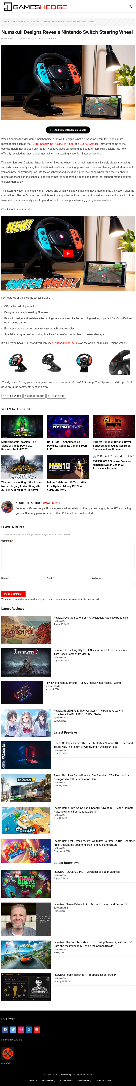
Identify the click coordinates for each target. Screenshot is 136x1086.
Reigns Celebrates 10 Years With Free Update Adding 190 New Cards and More (66, 486)
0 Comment (51, 38)
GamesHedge (65, 1074)
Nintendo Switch (12, 396)
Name (5, 578)
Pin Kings (67, 143)
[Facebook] (5, 1030)
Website (96, 578)
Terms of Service (103, 1080)
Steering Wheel (56, 396)
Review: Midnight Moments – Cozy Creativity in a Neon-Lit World (83, 682)
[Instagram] (21, 1030)
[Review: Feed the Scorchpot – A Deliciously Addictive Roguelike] (26, 630)
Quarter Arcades (89, 143)
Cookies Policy (84, 1080)
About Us (33, 1080)
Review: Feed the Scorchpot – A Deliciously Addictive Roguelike (91, 617)
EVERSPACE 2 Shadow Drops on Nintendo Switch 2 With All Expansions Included (112, 465)
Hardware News (21, 21)
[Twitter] (13, 1030)
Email (50, 578)
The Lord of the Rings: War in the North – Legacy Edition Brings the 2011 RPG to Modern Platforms (21, 486)
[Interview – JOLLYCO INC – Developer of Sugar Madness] (26, 884)
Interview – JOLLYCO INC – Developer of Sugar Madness (87, 871)
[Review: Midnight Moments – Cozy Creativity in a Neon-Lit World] (22, 693)
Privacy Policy (48, 1080)
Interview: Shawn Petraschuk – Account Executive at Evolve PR (90, 904)
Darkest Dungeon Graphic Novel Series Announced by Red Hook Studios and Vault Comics (112, 445)
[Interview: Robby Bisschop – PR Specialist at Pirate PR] (26, 987)
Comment (7, 540)
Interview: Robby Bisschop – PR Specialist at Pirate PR (85, 974)
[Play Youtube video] (68, 253)
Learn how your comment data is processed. (73, 599)
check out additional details (63, 343)
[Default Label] (29, 1030)
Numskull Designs (34, 396)
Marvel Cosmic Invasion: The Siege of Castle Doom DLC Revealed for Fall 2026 (18, 445)
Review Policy (66, 1080)
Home (6, 21)
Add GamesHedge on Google (70, 129)
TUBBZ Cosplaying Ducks (46, 143)
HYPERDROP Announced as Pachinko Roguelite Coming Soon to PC (67, 445)
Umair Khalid (7, 38)
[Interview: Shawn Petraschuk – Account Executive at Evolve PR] (26, 920)
